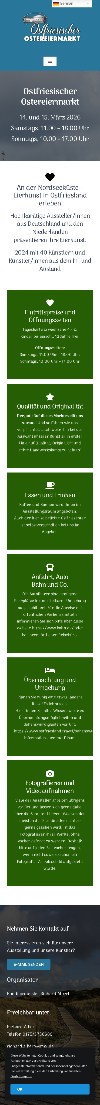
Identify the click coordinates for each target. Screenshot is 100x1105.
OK (20, 1089)
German (66, 3)
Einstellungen (20, 1076)
